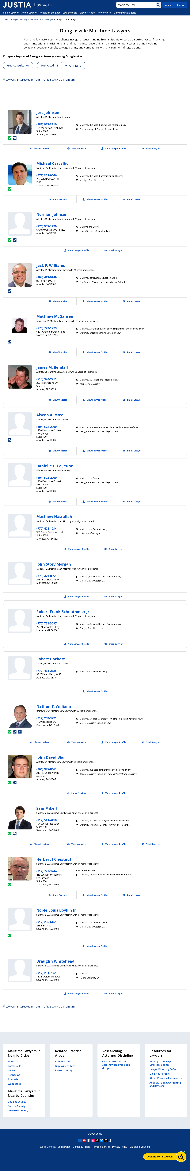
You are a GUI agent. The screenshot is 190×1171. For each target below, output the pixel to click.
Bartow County (16, 1106)
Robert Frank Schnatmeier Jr (62, 611)
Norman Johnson (52, 214)
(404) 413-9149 (46, 277)
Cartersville (14, 1066)
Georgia (49, 19)
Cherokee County (18, 1110)
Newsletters (104, 12)
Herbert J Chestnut (53, 859)
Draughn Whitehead (55, 961)
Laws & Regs (87, 12)
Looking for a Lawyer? (160, 1156)
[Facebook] (88, 1140)
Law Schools (69, 12)
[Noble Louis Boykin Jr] (20, 919)
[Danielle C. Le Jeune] (20, 475)
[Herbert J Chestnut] (20, 868)
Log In (168, 5)
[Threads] (97, 1140)
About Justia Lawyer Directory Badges (161, 1063)
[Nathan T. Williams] (20, 716)
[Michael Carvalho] (20, 173)
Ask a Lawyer (29, 12)
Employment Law (65, 1066)
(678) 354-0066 (46, 175)
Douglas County (17, 1101)
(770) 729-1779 (46, 328)
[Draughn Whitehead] (20, 970)
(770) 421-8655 (46, 576)
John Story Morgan (53, 564)
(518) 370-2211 (46, 379)
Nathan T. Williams (54, 706)
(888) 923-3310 (46, 124)
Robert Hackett (50, 658)
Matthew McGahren (54, 316)
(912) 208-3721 (46, 718)
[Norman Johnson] (20, 224)
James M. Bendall (52, 367)
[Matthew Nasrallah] (20, 526)
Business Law (62, 1061)
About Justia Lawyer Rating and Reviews (165, 1084)
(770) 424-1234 (46, 528)
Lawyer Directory (19, 19)
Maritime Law (36, 19)
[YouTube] (84, 1140)
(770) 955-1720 (46, 226)
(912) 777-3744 (46, 871)
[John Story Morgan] (20, 573)
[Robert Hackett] (20, 668)
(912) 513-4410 (46, 820)
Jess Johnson (47, 112)
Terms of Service (101, 1147)
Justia (5, 19)
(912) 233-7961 (46, 973)
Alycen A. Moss (50, 414)
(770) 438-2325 (46, 671)
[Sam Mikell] (20, 817)
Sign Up (180, 5)
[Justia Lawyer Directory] (17, 5)
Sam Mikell (46, 808)
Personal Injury (63, 1070)
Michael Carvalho (52, 163)
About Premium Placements (165, 1078)
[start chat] (181, 1156)
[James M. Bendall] (20, 377)
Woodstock (14, 1083)
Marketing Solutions (125, 12)
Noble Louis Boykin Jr (56, 910)
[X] (106, 1140)
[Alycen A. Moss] (20, 424)
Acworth (13, 1079)
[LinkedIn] (80, 1140)
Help (87, 1147)
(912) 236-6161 (46, 922)
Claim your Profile (159, 1073)
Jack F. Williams (50, 265)
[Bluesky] (101, 1140)
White (11, 1070)
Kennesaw (14, 1075)
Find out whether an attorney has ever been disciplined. (116, 1065)
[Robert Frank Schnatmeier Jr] (20, 621)
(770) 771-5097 (46, 623)
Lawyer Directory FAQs (162, 1069)
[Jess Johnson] (20, 122)
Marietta (13, 1061)
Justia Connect (48, 1147)
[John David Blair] (20, 766)
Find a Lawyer (11, 12)
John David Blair (51, 757)
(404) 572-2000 (46, 427)
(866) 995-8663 (46, 769)
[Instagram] (93, 1140)
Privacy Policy (119, 1147)
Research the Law (49, 12)
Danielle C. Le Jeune (54, 465)
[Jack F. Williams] (20, 275)
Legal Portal (64, 1147)
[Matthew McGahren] (20, 326)
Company (78, 1147)
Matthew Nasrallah (54, 516)
